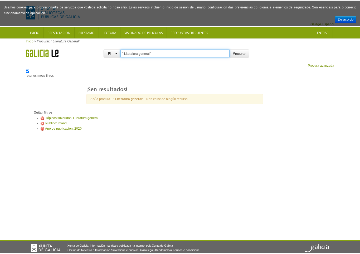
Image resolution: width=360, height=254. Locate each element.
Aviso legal (146, 250)
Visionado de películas (143, 33)
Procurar (239, 53)
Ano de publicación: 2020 (63, 128)
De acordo (345, 19)
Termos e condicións (186, 250)
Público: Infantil (56, 123)
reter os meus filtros (40, 75)
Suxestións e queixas (125, 250)
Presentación (59, 33)
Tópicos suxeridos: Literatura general (72, 118)
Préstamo (87, 33)
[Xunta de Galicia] (46, 248)
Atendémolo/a (163, 250)
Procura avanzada (321, 65)
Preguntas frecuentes (189, 33)
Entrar (323, 33)
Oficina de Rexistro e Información (88, 250)
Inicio (35, 33)
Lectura (109, 33)
